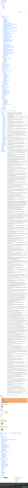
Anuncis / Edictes (4, 143)
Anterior (1, 419)
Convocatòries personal (5, 401)
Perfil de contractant (4, 440)
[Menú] (0, 15)
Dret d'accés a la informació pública (4, 123)
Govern (2, 114)
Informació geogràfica (4, 457)
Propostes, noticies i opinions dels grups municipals (4, 135)
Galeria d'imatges (4, 458)
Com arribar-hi (3, 460)
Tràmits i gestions (4, 444)
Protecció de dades (18, 478)
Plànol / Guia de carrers (5, 455)
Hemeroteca (3, 475)
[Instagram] (7, 477)
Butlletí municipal (4, 402)
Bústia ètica (3, 151)
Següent (4, 419)
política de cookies (7, 485)
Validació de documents (5, 445)
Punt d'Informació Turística (5, 459)
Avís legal (17, 479)
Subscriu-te (1, 425)
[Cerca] (19, 12)
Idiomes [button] (3, 4)
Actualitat (1, 469)
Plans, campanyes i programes (4, 142)
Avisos (2, 398)
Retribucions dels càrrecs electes (4, 129)
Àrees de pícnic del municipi (5, 464)
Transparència (2, 476)
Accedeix (1, 408)
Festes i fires (3, 467)
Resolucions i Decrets (13, 110)
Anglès (3, 6)
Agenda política (5, 137)
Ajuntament (1, 436)
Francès (4, 8)
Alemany (4, 7)
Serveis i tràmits (2, 443)
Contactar (1, 3)
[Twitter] (4, 477)
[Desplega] (5, 111)
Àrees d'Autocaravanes (4, 465)
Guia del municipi (4, 453)
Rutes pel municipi (4, 466)
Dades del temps (4, 454)
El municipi (1, 451)
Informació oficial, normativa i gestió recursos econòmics (9, 439)
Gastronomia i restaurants (5, 462)
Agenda (2, 471)
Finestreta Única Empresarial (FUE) (6, 450)
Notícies (3, 399)
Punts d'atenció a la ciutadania (5, 447)
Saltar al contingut (3, 1)
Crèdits (16, 481)
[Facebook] (6, 477)
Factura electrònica (4, 449)
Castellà (4, 5)
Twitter (13, 432)
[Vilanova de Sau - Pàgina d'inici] (4, 12)
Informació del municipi (5, 452)
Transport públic (4, 461)
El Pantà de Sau (3, 456)
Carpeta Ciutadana (4, 446)
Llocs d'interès (3, 468)
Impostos (3, 448)
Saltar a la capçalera (3, 0)
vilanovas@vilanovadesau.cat (19, 477)
